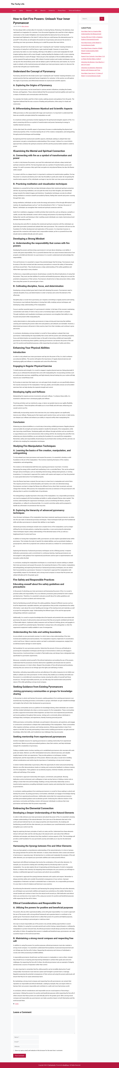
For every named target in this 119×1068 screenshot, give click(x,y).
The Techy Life (17, 4)
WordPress (66, 1065)
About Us (42, 10)
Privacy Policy (61, 10)
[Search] (102, 19)
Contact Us (52, 10)
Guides (17, 1004)
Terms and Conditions (75, 10)
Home (14, 10)
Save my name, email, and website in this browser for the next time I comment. (39, 1050)
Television (29, 10)
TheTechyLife (51, 1065)
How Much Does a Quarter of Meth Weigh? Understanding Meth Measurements (91, 50)
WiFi (36, 10)
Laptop (21, 10)
